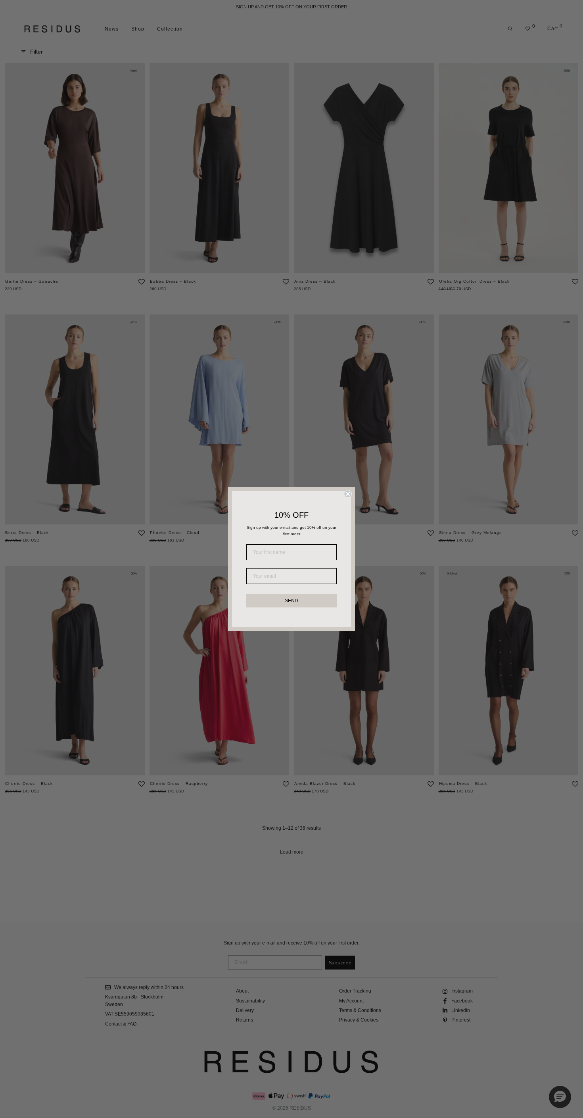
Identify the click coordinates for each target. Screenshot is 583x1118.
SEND (291, 600)
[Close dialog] (348, 494)
